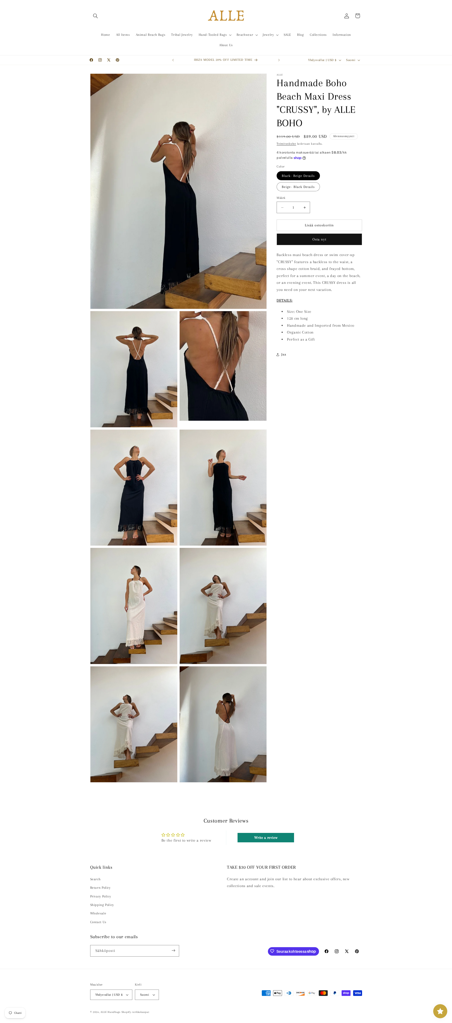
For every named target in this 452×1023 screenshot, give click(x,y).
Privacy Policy (100, 896)
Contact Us (98, 922)
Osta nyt (319, 239)
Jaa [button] (283, 354)
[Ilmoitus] (279, 60)
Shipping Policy (102, 905)
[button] (95, 15)
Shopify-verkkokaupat (135, 1012)
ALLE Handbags (111, 1012)
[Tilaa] (173, 950)
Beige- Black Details (298, 187)
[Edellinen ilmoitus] (173, 60)
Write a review (266, 838)
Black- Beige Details (298, 176)
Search (95, 879)
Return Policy (100, 887)
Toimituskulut (286, 144)
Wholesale (98, 913)
